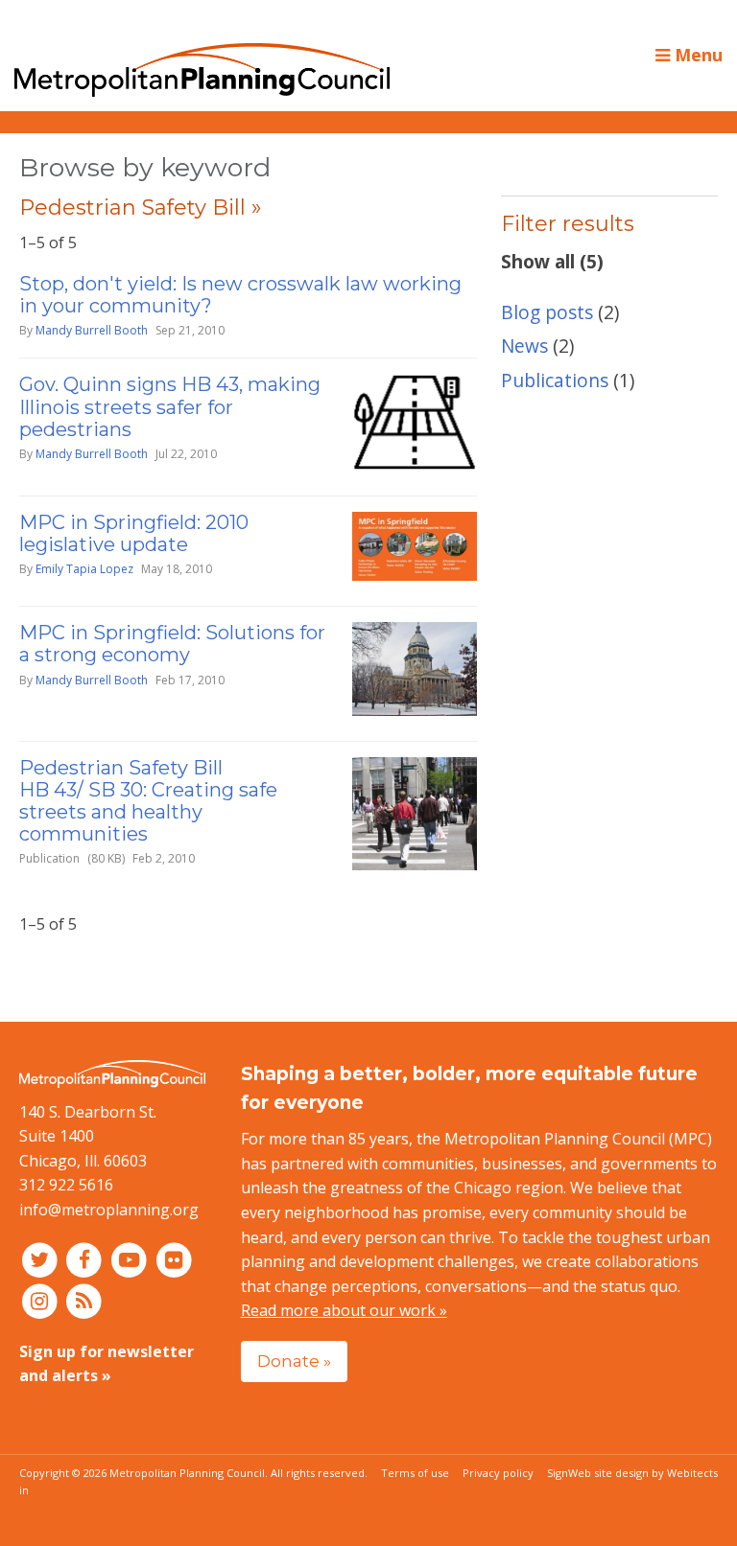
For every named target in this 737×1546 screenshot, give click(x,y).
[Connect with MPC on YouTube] (131, 1259)
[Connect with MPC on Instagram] (41, 1299)
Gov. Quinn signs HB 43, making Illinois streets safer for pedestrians (170, 406)
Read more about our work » (344, 1310)
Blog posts (547, 312)
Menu (696, 54)
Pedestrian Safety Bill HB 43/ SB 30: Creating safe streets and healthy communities (148, 801)
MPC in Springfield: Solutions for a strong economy (172, 643)
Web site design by (643, 1472)
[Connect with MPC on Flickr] (174, 1259)
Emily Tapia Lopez (84, 569)
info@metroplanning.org (109, 1209)
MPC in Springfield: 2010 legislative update (134, 533)
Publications (554, 380)
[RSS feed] (85, 1299)
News (524, 345)
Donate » (294, 1360)
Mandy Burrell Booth (92, 330)
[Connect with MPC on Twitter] (41, 1259)
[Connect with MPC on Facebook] (86, 1259)
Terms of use (415, 1472)
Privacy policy (498, 1472)
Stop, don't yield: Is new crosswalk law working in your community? (240, 294)
